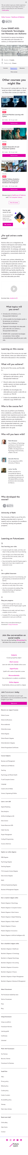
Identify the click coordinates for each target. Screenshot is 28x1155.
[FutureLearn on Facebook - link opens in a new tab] (7, 1140)
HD (17, 298)
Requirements (13, 68)
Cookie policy (5, 10)
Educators (22, 68)
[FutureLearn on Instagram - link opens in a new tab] (10, 1140)
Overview (5, 68)
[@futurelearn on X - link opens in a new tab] (14, 1140)
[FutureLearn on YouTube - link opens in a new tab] (17, 1140)
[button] (14, 123)
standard (12, 298)
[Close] (26, 2)
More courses (14, 72)
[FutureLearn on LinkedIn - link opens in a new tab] (21, 1140)
